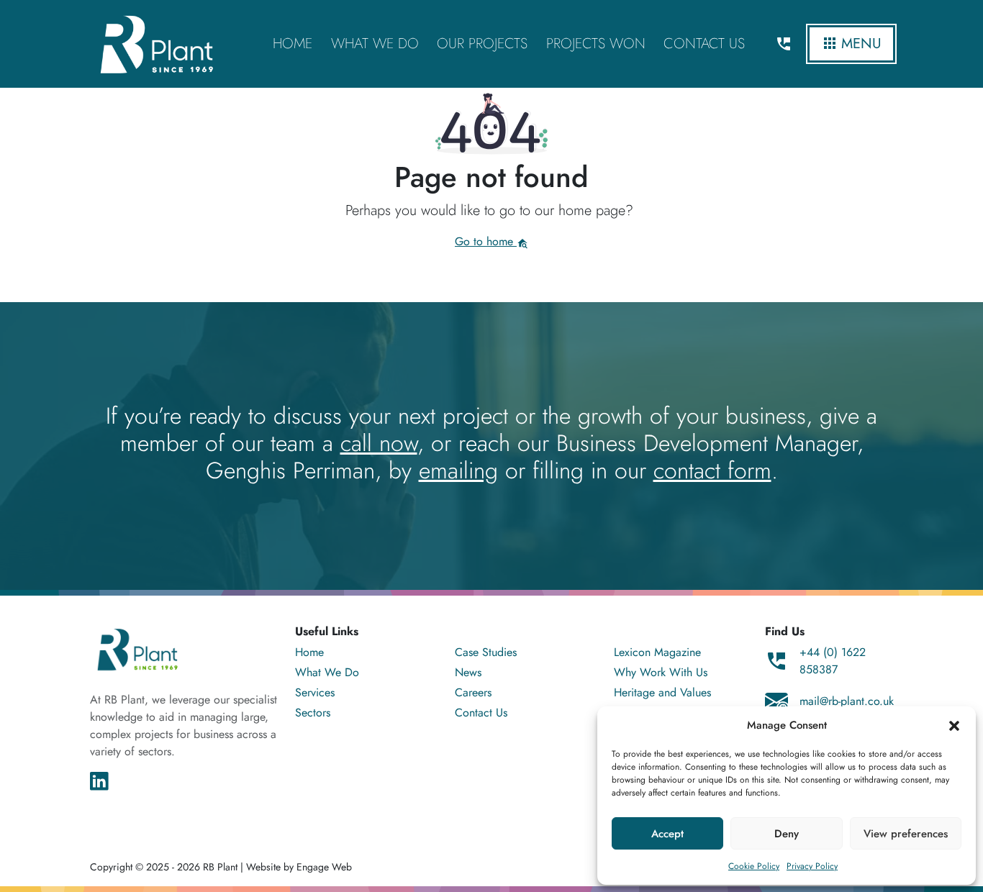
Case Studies (486, 652)
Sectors (312, 712)
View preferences (906, 834)
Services (315, 692)
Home (292, 43)
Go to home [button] (486, 241)
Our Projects (482, 43)
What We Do (375, 43)
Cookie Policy (753, 866)
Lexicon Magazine (657, 652)
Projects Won (595, 43)
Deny (786, 834)
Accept (667, 834)
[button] (954, 725)
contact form (712, 470)
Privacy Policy (812, 866)
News (468, 672)
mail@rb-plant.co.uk (846, 701)
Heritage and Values (662, 692)
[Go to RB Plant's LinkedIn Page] (99, 780)
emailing (458, 470)
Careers (473, 692)
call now (378, 443)
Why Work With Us (660, 672)
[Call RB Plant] (783, 43)
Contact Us (704, 43)
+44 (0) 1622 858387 (832, 661)
